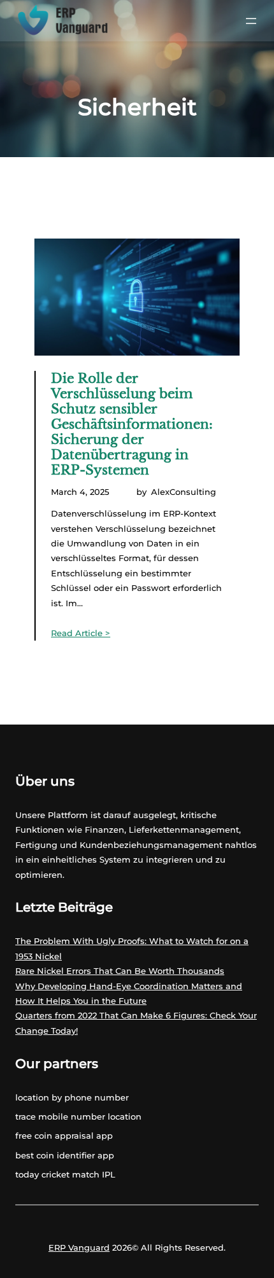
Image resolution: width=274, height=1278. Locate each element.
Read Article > (80, 633)
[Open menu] (251, 21)
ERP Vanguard (79, 1247)
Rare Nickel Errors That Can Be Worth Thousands (119, 971)
